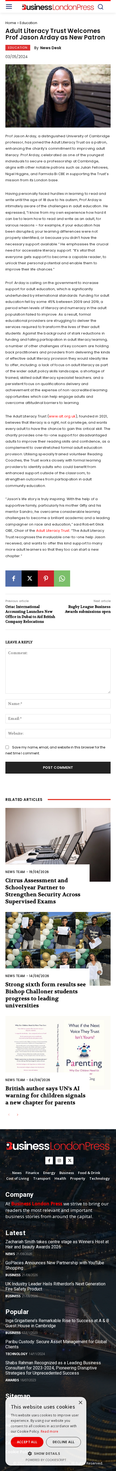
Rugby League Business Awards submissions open (88, 609)
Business (12, 1275)
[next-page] (17, 1115)
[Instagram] (59, 1160)
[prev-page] (8, 1115)
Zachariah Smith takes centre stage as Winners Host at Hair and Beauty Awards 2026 (57, 1244)
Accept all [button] (27, 1442)
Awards (12, 1380)
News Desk (50, 48)
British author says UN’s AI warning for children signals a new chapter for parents (45, 1095)
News (10, 1254)
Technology (16, 1354)
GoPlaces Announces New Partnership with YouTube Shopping (54, 1265)
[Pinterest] (46, 578)
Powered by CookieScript (46, 1460)
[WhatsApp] (62, 578)
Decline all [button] (63, 1442)
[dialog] (45, 1431)
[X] (30, 578)
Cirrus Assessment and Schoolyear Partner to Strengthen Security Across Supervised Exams (42, 891)
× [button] (80, 1403)
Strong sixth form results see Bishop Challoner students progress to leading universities (45, 995)
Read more (50, 1431)
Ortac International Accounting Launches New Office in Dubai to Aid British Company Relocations (30, 614)
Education (28, 22)
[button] (46, 1453)
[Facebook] (13, 578)
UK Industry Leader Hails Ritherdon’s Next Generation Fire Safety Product (55, 1286)
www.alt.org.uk (62, 416)
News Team (15, 872)
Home (10, 22)
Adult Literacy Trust (53, 530)
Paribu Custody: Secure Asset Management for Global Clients (56, 1344)
